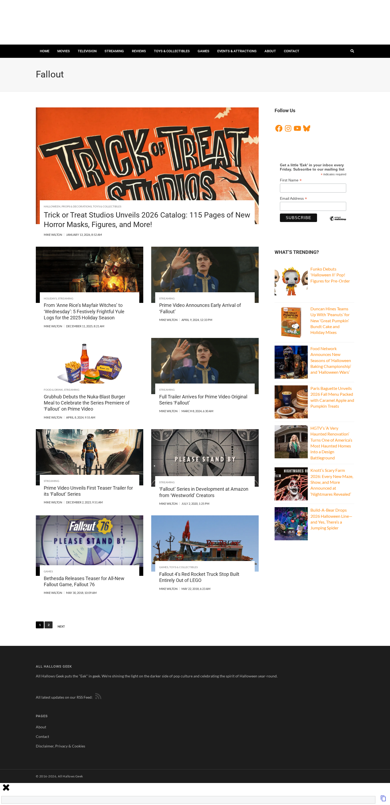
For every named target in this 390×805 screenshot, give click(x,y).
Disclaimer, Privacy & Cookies (60, 746)
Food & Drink (53, 389)
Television (87, 51)
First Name (291, 180)
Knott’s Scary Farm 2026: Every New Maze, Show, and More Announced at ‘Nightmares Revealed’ (331, 482)
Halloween (52, 206)
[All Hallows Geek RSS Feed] (97, 697)
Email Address (293, 198)
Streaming (114, 51)
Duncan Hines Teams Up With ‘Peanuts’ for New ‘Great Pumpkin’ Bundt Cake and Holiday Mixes (330, 320)
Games (203, 51)
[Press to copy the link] (383, 800)
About (270, 51)
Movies (63, 51)
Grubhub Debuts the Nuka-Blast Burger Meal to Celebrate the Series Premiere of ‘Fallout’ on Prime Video (86, 403)
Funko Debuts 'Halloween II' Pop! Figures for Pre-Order (330, 274)
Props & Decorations (77, 206)
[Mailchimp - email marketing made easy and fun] (338, 223)
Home (44, 51)
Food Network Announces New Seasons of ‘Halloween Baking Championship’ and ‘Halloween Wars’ (330, 360)
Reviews (139, 51)
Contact (291, 51)
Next (61, 626)
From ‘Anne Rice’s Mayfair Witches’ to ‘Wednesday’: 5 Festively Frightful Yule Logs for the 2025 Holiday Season (84, 311)
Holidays (50, 298)
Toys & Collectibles (172, 51)
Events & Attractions (237, 51)
